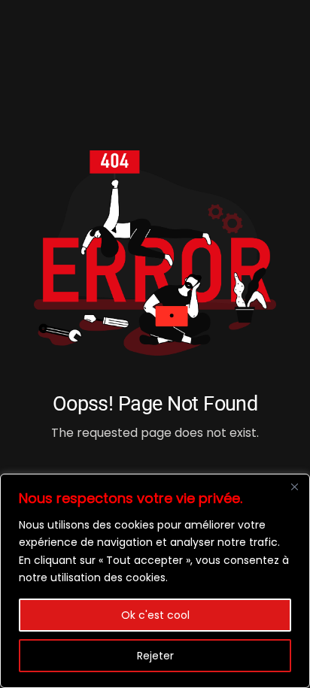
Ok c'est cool (155, 615)
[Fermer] (294, 486)
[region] (155, 581)
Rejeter (155, 655)
